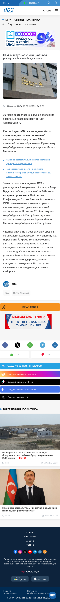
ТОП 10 (30, 545)
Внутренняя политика (22, 24)
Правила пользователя (9, 592)
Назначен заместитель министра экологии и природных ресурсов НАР (28, 161)
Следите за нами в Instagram (22, 374)
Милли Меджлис (21, 293)
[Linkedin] (40, 552)
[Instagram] (20, 552)
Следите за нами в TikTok (20, 382)
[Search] (49, 3)
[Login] (56, 3)
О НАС (30, 532)
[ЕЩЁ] (55, 11)
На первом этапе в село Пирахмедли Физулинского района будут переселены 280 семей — (28, 173)
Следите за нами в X (18, 397)
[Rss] (45, 552)
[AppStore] (40, 579)
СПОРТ (47, 10)
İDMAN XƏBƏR (30, 307)
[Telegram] (35, 552)
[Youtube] (30, 552)
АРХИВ (30, 540)
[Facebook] (15, 552)
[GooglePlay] (20, 579)
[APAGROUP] (30, 572)
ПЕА (7, 293)
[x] (25, 552)
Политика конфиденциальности (38, 592)
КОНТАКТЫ (30, 536)
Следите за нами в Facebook (22, 389)
